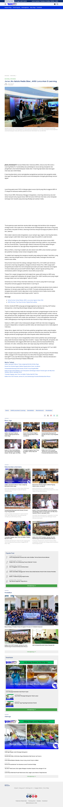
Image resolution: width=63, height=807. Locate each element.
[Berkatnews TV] (12, 4)
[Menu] (6, 4)
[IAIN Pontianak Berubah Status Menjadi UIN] (45, 636)
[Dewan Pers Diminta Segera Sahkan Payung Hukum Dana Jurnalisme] (31, 427)
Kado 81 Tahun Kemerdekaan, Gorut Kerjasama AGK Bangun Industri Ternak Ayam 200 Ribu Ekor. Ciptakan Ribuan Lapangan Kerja (30, 371)
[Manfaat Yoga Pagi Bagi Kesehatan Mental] (10, 704)
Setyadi (16, 788)
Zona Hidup (46, 788)
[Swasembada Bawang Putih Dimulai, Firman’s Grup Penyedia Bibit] (50, 427)
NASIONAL (7, 79)
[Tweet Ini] (48, 415)
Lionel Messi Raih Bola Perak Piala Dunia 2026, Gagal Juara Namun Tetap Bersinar (26, 772)
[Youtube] (36, 796)
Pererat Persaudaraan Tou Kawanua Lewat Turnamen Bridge (20, 764)
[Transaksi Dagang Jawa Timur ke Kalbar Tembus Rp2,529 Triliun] (31, 444)
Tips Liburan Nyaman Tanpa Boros (18, 581)
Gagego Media (38, 788)
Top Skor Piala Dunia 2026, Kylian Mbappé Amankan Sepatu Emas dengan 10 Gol (25, 768)
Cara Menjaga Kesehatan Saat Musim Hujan (17, 691)
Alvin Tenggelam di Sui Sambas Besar (19, 567)
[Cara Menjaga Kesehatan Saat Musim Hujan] (31, 674)
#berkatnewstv (40, 410)
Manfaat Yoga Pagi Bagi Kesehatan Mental (26, 703)
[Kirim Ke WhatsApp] (57, 415)
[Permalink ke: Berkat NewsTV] (6, 84)
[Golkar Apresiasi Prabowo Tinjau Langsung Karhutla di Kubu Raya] (13, 427)
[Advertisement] (31, 23)
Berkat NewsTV (11, 84)
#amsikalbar (30, 410)
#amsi (7, 410)
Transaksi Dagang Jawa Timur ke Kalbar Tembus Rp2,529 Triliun (21, 374)
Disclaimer (45, 801)
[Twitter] (30, 796)
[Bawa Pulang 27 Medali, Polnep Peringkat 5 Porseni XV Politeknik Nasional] (31, 610)
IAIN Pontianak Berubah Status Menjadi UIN (43, 645)
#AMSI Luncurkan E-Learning (18, 410)
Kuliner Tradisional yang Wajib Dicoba (19, 576)
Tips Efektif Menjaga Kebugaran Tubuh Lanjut (26, 696)
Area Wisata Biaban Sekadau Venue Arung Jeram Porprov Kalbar (22, 760)
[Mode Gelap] (55, 4)
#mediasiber (49, 410)
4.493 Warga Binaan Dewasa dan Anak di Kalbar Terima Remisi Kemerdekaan (29, 557)
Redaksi (39, 801)
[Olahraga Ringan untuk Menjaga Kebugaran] (31, 734)
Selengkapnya (31, 585)
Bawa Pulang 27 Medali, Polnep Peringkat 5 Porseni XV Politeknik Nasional (23, 627)
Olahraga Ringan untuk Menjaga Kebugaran (16, 752)
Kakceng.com (29, 788)
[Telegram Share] (54, 415)
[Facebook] (27, 796)
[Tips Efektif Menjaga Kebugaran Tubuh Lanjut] (10, 697)
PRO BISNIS (13, 79)
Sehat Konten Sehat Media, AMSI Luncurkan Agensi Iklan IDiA (25, 300)
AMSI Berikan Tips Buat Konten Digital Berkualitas (22, 302)
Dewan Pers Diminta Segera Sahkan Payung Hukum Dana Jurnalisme (22, 366)
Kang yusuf (22, 788)
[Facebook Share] (45, 415)
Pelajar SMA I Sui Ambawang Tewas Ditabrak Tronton (23, 562)
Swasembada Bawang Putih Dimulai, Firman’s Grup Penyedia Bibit (21, 368)
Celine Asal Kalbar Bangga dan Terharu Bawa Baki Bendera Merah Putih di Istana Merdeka (32, 571)
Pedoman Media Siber (21, 801)
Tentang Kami (31, 801)
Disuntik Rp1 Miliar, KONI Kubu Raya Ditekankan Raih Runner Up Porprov (23, 756)
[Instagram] (33, 796)
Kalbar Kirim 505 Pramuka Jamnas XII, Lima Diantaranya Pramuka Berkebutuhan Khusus (27, 376)
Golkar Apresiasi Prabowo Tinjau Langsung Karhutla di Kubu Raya (22, 364)
